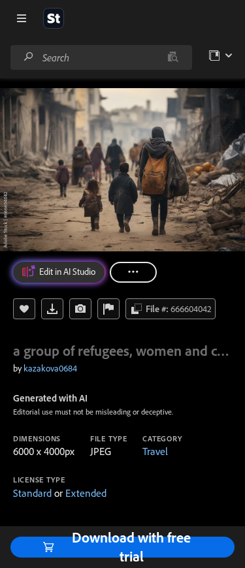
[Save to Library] (24, 308)
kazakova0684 (50, 368)
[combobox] (101, 57)
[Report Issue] (108, 308)
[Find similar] (173, 57)
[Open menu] (21, 18)
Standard (32, 492)
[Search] (29, 57)
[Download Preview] (52, 308)
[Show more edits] (133, 272)
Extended (85, 492)
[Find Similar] (80, 308)
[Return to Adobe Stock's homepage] (53, 18)
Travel (155, 451)
